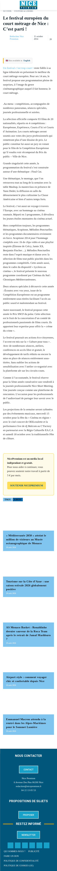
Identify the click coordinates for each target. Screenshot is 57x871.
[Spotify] (39, 845)
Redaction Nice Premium (17, 37)
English (27, 60)
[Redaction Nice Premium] (6, 38)
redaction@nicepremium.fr (28, 786)
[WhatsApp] (44, 45)
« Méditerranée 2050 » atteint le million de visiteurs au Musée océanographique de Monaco (26, 539)
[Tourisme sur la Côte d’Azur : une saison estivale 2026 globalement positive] (28, 565)
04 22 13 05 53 (28, 790)
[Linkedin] (51, 45)
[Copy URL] (23, 45)
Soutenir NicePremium (26, 485)
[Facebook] (30, 45)
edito (17, 499)
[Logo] (28, 5)
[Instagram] (25, 845)
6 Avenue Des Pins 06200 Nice (28, 782)
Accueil (7, 11)
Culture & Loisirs (23, 11)
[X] (37, 45)
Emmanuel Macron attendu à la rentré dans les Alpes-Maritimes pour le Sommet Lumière (26, 723)
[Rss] (47, 845)
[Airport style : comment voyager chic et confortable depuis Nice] (28, 661)
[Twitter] (18, 845)
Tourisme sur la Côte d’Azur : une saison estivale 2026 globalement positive (27, 585)
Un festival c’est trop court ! (18, 68)
